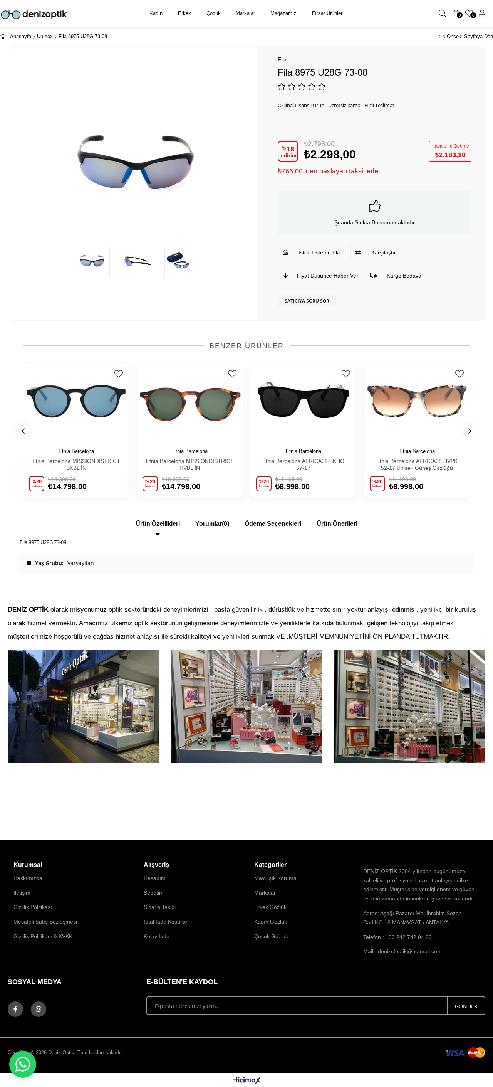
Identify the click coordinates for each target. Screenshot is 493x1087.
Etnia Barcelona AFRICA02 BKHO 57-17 (303, 464)
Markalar (245, 13)
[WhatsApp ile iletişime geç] (22, 1064)
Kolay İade (156, 936)
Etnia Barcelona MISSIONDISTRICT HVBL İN (190, 464)
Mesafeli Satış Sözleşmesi (45, 922)
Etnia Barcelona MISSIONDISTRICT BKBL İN (76, 464)
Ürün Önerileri (337, 523)
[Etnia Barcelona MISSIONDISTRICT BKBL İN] (76, 401)
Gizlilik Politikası (32, 907)
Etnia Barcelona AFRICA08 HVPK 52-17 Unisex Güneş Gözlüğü (417, 464)
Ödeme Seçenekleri (273, 523)
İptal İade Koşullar (166, 922)
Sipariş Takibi (160, 907)
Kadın (156, 13)
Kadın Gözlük (270, 922)
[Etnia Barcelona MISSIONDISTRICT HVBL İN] (190, 401)
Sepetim (154, 893)
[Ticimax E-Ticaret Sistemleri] (246, 1081)
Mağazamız (283, 13)
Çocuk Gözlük (271, 936)
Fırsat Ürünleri (328, 13)
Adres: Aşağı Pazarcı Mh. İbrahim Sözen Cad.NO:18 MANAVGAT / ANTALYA (412, 917)
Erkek (184, 13)
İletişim (21, 893)
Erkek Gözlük (270, 907)
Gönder (466, 1006)
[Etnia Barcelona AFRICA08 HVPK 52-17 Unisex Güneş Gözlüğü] (417, 401)
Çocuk (213, 13)
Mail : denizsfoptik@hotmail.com (402, 951)
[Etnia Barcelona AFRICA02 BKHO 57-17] (303, 401)
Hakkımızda (27, 878)
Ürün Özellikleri (158, 523)
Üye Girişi (482, 13)
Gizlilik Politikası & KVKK (42, 936)
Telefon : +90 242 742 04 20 (397, 937)
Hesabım (155, 878)
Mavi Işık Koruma (275, 878)
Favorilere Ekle (118, 374)
